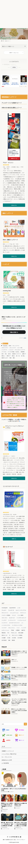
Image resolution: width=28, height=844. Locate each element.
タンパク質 (20, 347)
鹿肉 (14, 357)
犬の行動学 (20, 637)
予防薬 (12, 630)
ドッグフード (4, 349)
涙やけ (9, 353)
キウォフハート (5, 612)
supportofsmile (12, 607)
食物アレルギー (5, 357)
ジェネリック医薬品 (6, 615)
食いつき (18, 355)
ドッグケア (4, 620)
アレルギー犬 (11, 610)
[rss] (18, 837)
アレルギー (4, 610)
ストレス (14, 615)
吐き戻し (17, 351)
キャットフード (16, 345)
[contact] (20, 837)
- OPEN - (14, 67)
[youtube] (17, 837)
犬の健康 (3, 637)
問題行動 (3, 632)
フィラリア (4, 627)
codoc (25, 337)
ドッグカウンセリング (21, 617)
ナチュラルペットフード (20, 349)
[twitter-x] (9, 837)
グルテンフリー (5, 347)
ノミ (22, 622)
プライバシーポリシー (21, 839)
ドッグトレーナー (12, 620)
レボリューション (5, 630)
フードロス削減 (11, 351)
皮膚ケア (24, 353)
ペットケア (23, 627)
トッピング (11, 349)
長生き (13, 355)
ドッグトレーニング (22, 620)
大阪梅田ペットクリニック (8, 751)
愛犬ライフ (10, 34)
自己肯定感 (4, 640)
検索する (14, 538)
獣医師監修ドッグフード (10, 64)
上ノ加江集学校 (5, 763)
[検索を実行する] (25, 724)
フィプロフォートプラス (17, 625)
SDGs (10, 345)
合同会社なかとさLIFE (7, 760)
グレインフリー (13, 347)
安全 (3, 353)
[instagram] (11, 837)
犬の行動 (14, 637)
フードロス (4, 351)
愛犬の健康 (21, 632)
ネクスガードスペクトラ (14, 622)
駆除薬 (13, 640)
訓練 (9, 640)
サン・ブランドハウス (7, 757)
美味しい (3, 355)
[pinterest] (15, 837)
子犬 (8, 632)
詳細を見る (14, 205)
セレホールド (12, 617)
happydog (5, 345)
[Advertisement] (14, 14)
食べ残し (23, 355)
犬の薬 (8, 637)
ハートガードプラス (6, 625)
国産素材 (22, 351)
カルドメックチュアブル (21, 610)
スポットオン (4, 617)
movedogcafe (4, 607)
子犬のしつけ (14, 632)
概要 (4, 839)
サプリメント (23, 612)
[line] (13, 837)
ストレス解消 (20, 615)
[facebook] (7, 837)
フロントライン (11, 627)
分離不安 (23, 630)
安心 (6, 353)
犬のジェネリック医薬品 (17, 635)
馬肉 (10, 357)
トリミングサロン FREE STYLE (9, 754)
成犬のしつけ (4, 635)
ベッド (18, 627)
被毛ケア (8, 355)
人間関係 (17, 630)
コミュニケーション (14, 612)
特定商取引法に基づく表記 (10, 839)
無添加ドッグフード (16, 353)
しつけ (18, 607)
